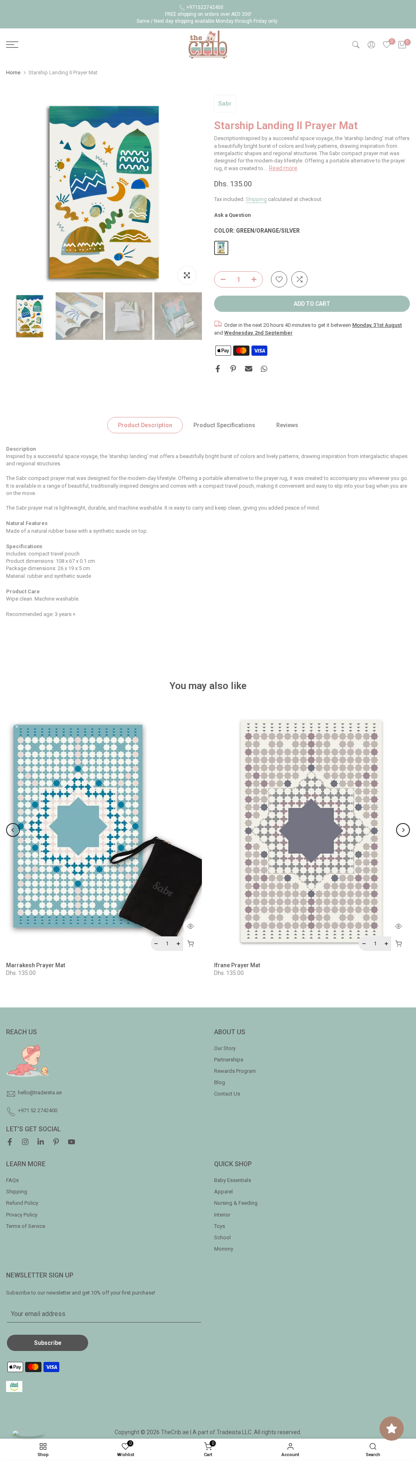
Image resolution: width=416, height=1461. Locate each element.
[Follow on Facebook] (9, 1143)
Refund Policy (22, 1203)
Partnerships (228, 1060)
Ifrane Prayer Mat (237, 965)
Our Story (225, 1048)
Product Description (145, 424)
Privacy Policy (21, 1215)
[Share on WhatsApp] (264, 368)
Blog (219, 1082)
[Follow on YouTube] (71, 1143)
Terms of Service (25, 1226)
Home (13, 72)
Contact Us (227, 1094)
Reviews (287, 424)
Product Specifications (224, 424)
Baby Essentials (232, 1180)
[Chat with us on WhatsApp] (28, 1433)
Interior (222, 1215)
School (222, 1237)
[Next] (403, 830)
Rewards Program (235, 1071)
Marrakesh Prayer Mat (35, 965)
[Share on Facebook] (217, 368)
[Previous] (13, 830)
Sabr (225, 103)
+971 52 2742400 (37, 1110)
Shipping (256, 199)
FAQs (12, 1180)
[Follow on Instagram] (25, 1143)
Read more (283, 168)
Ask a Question (232, 215)
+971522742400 (204, 7)
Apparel (223, 1192)
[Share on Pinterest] (233, 368)
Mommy (223, 1249)
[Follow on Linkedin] (40, 1143)
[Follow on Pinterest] (56, 1143)
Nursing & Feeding (236, 1203)
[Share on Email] (248, 368)
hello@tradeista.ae (40, 1092)
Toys (219, 1226)
